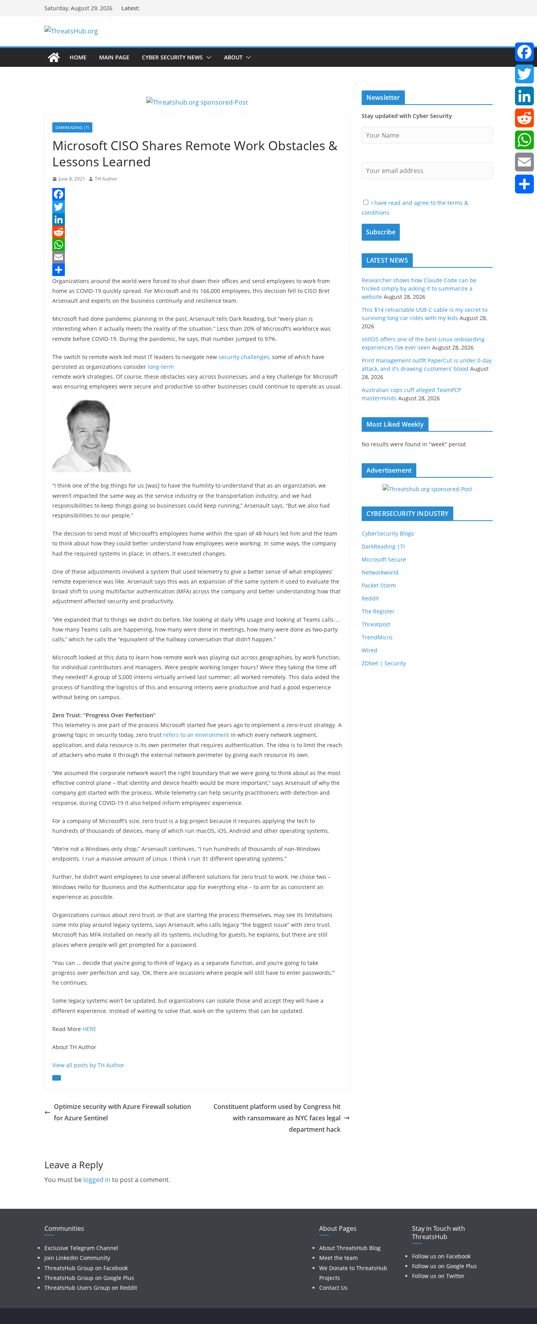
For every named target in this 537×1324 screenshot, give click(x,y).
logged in (96, 1179)
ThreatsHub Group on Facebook (86, 1268)
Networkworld (380, 572)
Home (78, 57)
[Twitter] (197, 207)
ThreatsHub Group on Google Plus (89, 1278)
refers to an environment (196, 734)
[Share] (197, 269)
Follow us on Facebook (441, 1256)
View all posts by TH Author (88, 1065)
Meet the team (338, 1257)
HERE (89, 1029)
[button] (207, 57)
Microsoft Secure (384, 559)
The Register (378, 611)
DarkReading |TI (72, 127)
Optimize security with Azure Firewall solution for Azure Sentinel (122, 1112)
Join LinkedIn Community (77, 1257)
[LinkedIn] (197, 219)
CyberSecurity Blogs (388, 533)
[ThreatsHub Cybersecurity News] (53, 57)
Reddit (370, 598)
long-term (161, 366)
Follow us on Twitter (438, 1276)
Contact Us (333, 1287)
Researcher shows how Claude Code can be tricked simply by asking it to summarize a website (419, 288)
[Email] (197, 257)
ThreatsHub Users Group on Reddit (90, 1287)
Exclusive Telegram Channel (81, 1248)
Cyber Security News (172, 57)
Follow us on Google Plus (444, 1266)
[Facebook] (197, 194)
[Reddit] (197, 232)
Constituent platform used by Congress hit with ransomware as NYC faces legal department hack (276, 1118)
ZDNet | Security (384, 663)
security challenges (244, 357)
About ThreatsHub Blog (350, 1248)
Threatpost (376, 624)
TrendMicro (377, 637)
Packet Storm (379, 585)
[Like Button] (56, 1078)
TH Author (106, 178)
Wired (369, 650)
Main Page (114, 57)
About (233, 57)
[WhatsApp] (197, 244)
